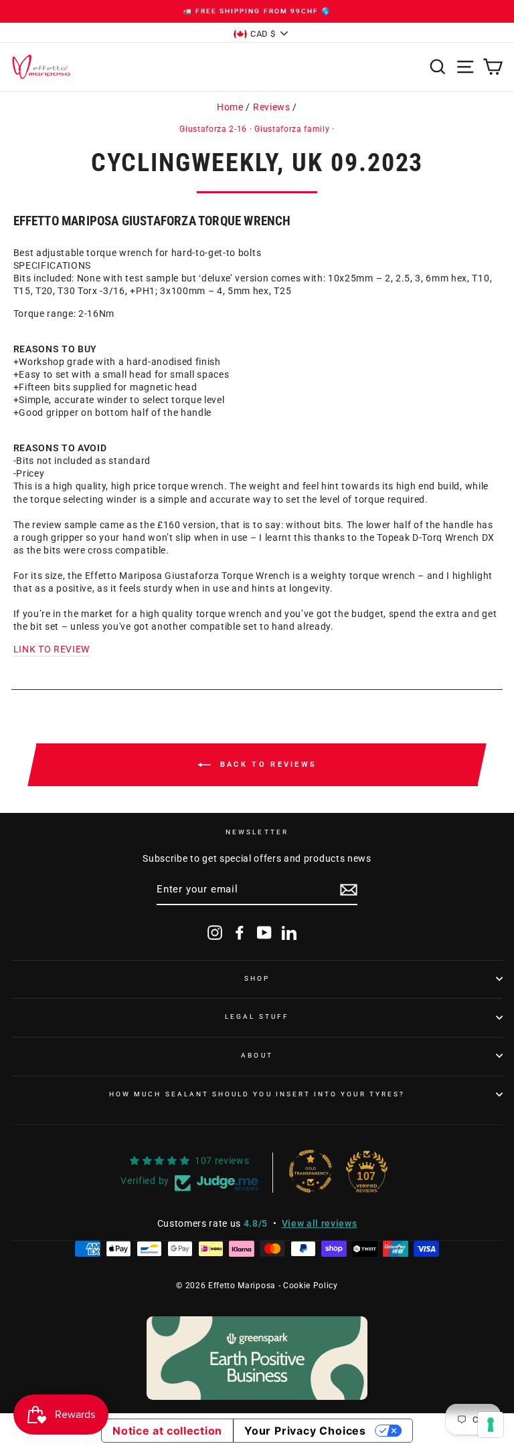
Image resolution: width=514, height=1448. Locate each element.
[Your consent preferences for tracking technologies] (490, 1424)
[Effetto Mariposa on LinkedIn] (289, 932)
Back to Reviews (266, 764)
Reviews (271, 107)
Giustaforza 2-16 (213, 129)
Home (230, 107)
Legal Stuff (257, 1016)
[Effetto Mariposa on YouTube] (264, 932)
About (256, 1055)
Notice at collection (167, 1430)
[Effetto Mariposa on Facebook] (239, 932)
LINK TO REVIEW (51, 649)
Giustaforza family (291, 129)
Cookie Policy (310, 1285)
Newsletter (257, 832)
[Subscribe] (348, 890)
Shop (257, 978)
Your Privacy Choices (305, 1430)
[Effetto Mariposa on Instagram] (214, 932)
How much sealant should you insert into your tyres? (257, 1094)
